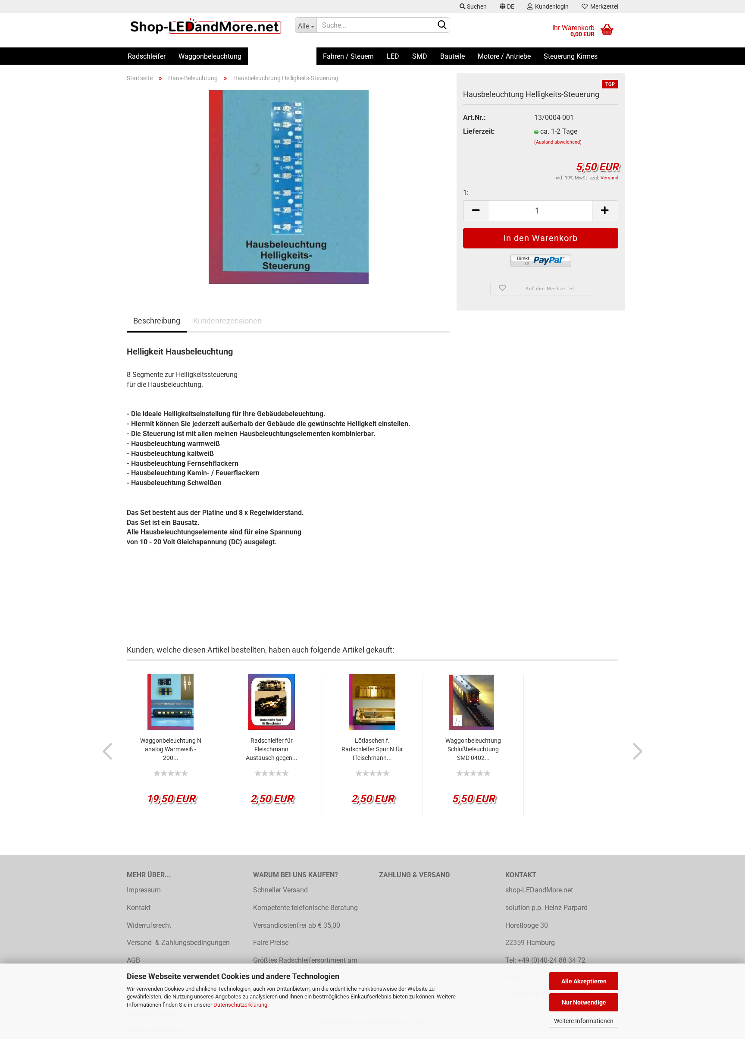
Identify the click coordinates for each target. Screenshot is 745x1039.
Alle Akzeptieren (584, 981)
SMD (419, 56)
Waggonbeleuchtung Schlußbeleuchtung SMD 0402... (473, 749)
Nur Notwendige (584, 1002)
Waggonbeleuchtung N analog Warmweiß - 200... (170, 749)
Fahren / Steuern (348, 56)
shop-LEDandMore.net (539, 890)
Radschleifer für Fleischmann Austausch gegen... (271, 749)
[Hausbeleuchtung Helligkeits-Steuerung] (289, 186)
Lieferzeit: (479, 131)
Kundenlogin (550, 6)
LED (393, 56)
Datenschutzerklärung (240, 1004)
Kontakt (138, 908)
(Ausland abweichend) (558, 142)
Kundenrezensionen (227, 320)
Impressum (144, 890)
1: (466, 192)
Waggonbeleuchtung (209, 56)
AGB (133, 960)
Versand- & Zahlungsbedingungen (178, 943)
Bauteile (452, 56)
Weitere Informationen (584, 1020)
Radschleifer (147, 56)
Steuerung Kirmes (571, 56)
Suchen (476, 6)
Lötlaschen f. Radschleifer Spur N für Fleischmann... (372, 749)
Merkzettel (603, 6)
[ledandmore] (204, 26)
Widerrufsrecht (149, 925)
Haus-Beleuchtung (282, 56)
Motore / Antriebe (504, 56)
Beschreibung (156, 320)
